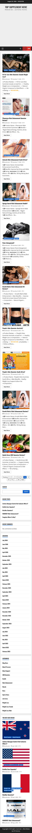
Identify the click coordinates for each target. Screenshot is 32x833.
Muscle (4, 687)
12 (8, 479)
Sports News (5, 695)
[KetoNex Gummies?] (16, 783)
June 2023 (5, 636)
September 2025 (6, 564)
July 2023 (5, 632)
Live (29, 49)
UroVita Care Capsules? (8, 507)
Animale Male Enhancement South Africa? (16, 148)
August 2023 (5, 628)
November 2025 (6, 556)
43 (18, 479)
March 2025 (5, 580)
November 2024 (6, 588)
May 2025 (5, 572)
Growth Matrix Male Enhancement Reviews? (16, 400)
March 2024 (5, 600)
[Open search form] (20, 48)
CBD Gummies (12, 450)
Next (22, 479)
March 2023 (5, 647)
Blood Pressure (6, 667)
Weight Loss (12, 70)
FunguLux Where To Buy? (9, 517)
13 (12, 479)
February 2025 (6, 584)
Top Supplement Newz (16, 7)
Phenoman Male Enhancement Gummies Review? (16, 107)
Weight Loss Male (7, 711)
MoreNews (26, 829)
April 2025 (5, 576)
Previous (5, 477)
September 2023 (6, 624)
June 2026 (5, 544)
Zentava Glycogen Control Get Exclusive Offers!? (15, 504)
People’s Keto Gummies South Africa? (16, 360)
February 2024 (6, 604)
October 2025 (6, 560)
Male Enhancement (9, 114)
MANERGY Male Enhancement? (10, 514)
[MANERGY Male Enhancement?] (16, 809)
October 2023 (6, 620)
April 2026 (5, 552)
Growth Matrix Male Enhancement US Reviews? (16, 275)
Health (6, 70)
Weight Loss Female (7, 707)
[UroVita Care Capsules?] (16, 758)
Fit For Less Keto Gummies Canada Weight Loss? (16, 63)
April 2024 (5, 596)
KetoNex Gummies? (7, 510)
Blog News (5, 663)
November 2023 (6, 616)
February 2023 (6, 651)
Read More (7, 94)
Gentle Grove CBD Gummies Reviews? (16, 443)
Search (4, 487)
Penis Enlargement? (16, 231)
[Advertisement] (16, 28)
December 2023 (6, 612)
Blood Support (6, 671)
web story (5, 699)
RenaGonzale (7, 79)
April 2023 (5, 643)
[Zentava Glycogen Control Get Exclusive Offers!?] (16, 730)
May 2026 (5, 548)
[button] (2, 48)
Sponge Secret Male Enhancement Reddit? (16, 192)
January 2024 (6, 608)
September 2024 (6, 592)
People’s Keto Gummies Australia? (16, 317)
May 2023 (5, 640)
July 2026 (5, 540)
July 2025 (5, 568)
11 (28, 477)
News (3, 691)
